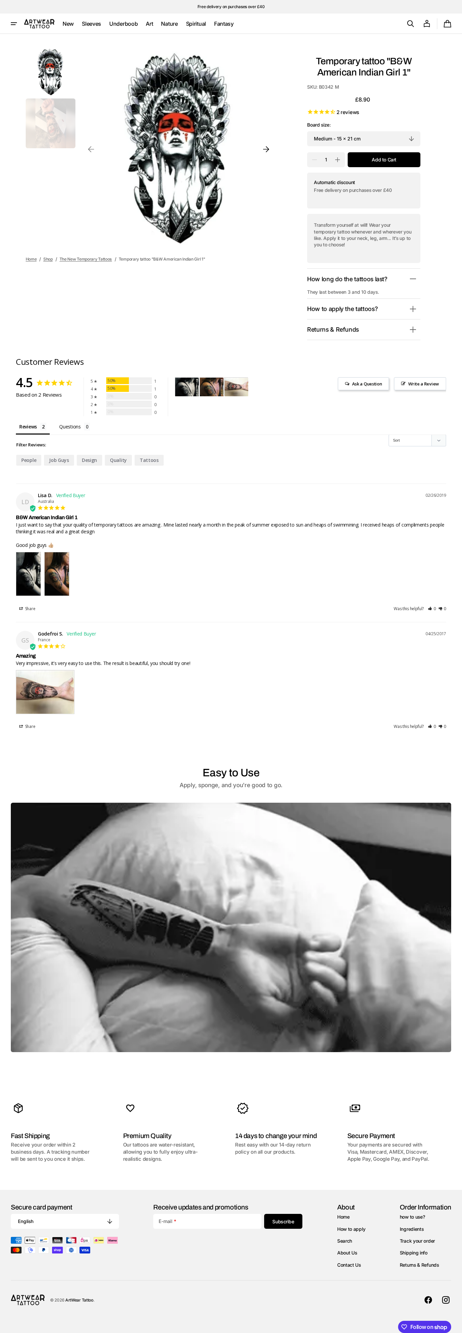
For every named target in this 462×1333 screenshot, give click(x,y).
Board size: (319, 125)
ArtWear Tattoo (79, 1300)
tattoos (149, 460)
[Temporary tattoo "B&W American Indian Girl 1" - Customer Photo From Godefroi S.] (236, 387)
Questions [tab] (69, 426)
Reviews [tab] (28, 426)
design (89, 460)
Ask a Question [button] (367, 384)
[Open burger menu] (13, 23)
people (28, 460)
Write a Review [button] (423, 384)
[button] (410, 23)
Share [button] (29, 609)
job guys (59, 460)
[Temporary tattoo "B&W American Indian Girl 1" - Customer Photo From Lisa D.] (187, 387)
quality (118, 460)
